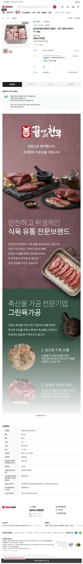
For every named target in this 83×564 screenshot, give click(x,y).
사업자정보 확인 (48, 540)
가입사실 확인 (16, 546)
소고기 (7, 18)
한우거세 (14, 18)
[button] (65, 57)
